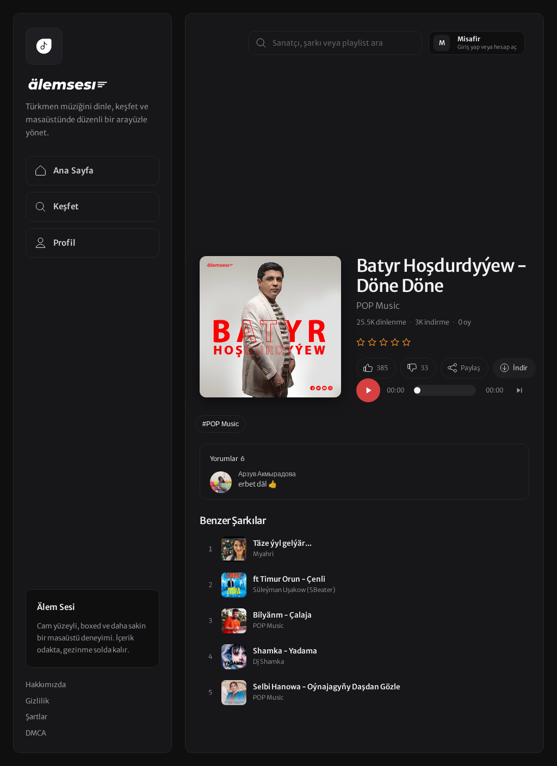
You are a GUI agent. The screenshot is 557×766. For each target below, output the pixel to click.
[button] (364, 472)
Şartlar (36, 716)
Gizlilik (37, 701)
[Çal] (368, 390)
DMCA (36, 733)
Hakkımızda (46, 684)
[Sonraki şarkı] (519, 390)
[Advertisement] (364, 180)
